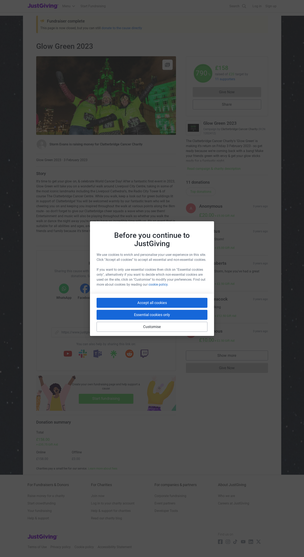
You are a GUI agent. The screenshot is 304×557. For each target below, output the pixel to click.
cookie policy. (158, 284)
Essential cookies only (152, 315)
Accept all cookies (152, 303)
